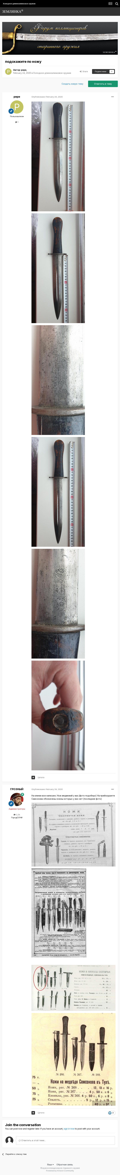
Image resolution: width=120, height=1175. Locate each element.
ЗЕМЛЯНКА (12, 11)
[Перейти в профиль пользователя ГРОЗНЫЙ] (16, 799)
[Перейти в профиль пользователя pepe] (8, 71)
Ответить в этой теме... (33, 1140)
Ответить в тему (103, 84)
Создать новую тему (72, 84)
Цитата (41, 777)
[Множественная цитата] (33, 777)
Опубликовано (47, 97)
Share (84, 71)
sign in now (69, 1128)
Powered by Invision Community (60, 1171)
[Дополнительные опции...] (112, 97)
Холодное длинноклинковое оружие (52, 73)
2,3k (18, 814)
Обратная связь (64, 1164)
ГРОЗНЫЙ (16, 789)
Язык (50, 1164)
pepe (23, 70)
